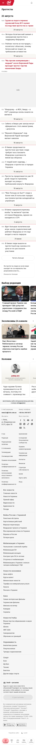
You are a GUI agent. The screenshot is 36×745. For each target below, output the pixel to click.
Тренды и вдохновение (12, 652)
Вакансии (22, 463)
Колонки (6, 359)
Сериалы (6, 612)
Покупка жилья (9, 649)
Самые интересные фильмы (14, 599)
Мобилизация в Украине (13, 543)
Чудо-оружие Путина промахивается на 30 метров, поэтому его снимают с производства (14, 391)
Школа (5, 627)
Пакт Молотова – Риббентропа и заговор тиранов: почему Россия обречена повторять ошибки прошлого (14, 346)
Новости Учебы (10, 618)
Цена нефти (8, 574)
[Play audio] (14, 336)
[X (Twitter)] (24, 420)
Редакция (5, 438)
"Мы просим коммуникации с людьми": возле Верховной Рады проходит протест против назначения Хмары (19, 65)
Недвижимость (9, 642)
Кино (5, 596)
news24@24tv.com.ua (9, 413)
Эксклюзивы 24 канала (14, 321)
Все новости (8, 490)
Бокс (5, 661)
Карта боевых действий (12, 521)
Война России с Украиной (14, 515)
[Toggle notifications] (31, 2)
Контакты (22, 459)
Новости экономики (12, 571)
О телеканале (6, 448)
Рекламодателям (7, 456)
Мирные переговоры (11, 525)
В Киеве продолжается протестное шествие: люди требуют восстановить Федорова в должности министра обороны (17, 152)
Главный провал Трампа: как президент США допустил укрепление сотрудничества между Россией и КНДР (14, 307)
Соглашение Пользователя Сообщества (23, 440)
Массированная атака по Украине (16, 531)
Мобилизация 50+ (10, 550)
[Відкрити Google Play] (9, 725)
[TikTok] (28, 424)
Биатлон (6, 670)
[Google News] (20, 427)
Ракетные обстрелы (11, 518)
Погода (6, 509)
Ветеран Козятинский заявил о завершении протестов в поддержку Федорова (19, 37)
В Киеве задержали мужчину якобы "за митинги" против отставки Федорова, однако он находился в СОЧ (18, 214)
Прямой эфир (8, 500)
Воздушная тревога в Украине (15, 528)
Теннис (6, 667)
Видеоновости (8, 503)
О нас (3, 434)
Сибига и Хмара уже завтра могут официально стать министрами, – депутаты (19, 126)
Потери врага (8, 537)
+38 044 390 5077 (25, 413)
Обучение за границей (12, 636)
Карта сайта (23, 478)
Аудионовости (8, 506)
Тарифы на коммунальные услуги (16, 584)
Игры (20, 482)
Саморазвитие (8, 633)
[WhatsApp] (32, 424)
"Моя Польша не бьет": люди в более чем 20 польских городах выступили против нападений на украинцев (19, 197)
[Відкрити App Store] (21, 725)
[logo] (9, 3)
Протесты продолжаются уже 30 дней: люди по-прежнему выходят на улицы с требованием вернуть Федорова (19, 180)
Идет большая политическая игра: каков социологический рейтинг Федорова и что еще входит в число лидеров (18, 231)
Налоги (6, 587)
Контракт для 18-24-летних (13, 556)
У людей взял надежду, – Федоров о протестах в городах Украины (19, 164)
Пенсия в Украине (10, 590)
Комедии (6, 609)
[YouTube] (28, 420)
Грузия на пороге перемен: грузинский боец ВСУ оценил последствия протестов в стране (19, 23)
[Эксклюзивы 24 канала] (33, 321)
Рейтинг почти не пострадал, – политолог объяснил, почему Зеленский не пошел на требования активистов (18, 48)
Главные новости (10, 493)
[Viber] (24, 424)
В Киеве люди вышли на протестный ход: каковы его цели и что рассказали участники (17, 247)
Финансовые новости (11, 580)
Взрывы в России (10, 534)
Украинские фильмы (11, 602)
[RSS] (24, 427)
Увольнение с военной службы (15, 547)
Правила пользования (9, 460)
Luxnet (25, 733)
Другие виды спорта (11, 674)
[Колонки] (33, 359)
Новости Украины (10, 496)
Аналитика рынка (10, 645)
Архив (21, 474)
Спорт (5, 658)
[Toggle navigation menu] (3, 2)
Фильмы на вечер (10, 606)
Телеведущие (6, 452)
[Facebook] (20, 420)
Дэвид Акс (15, 376)
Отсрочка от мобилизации (13, 559)
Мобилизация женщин (12, 553)
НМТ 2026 (6, 630)
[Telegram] (32, 420)
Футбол (6, 664)
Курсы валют (8, 577)
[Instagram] (20, 424)
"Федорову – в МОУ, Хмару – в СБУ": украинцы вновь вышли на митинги (18, 112)
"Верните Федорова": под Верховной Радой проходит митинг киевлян (17, 135)
